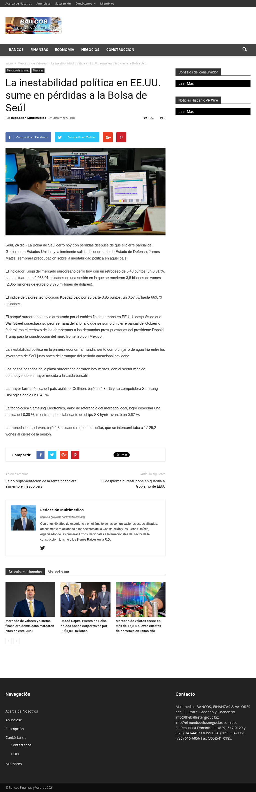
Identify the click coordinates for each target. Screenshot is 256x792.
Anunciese (43, 3)
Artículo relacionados (25, 572)
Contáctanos (84, 3)
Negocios (90, 49)
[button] (244, 50)
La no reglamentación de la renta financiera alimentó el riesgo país (41, 484)
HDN (15, 753)
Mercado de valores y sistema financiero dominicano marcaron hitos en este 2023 (30, 626)
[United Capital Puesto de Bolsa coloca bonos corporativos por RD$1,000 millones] (85, 599)
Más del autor (58, 572)
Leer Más (186, 83)
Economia (64, 49)
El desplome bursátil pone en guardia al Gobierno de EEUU (134, 484)
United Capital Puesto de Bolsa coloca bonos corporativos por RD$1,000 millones (83, 626)
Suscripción (63, 3)
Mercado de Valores (18, 70)
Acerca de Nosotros (19, 3)
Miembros (107, 3)
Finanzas (39, 49)
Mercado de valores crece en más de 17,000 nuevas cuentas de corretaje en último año (138, 626)
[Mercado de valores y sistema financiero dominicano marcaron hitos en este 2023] (30, 599)
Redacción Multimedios (28, 118)
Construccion (120, 49)
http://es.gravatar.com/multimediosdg (62, 516)
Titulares (38, 70)
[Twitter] (44, 548)
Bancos (16, 49)
